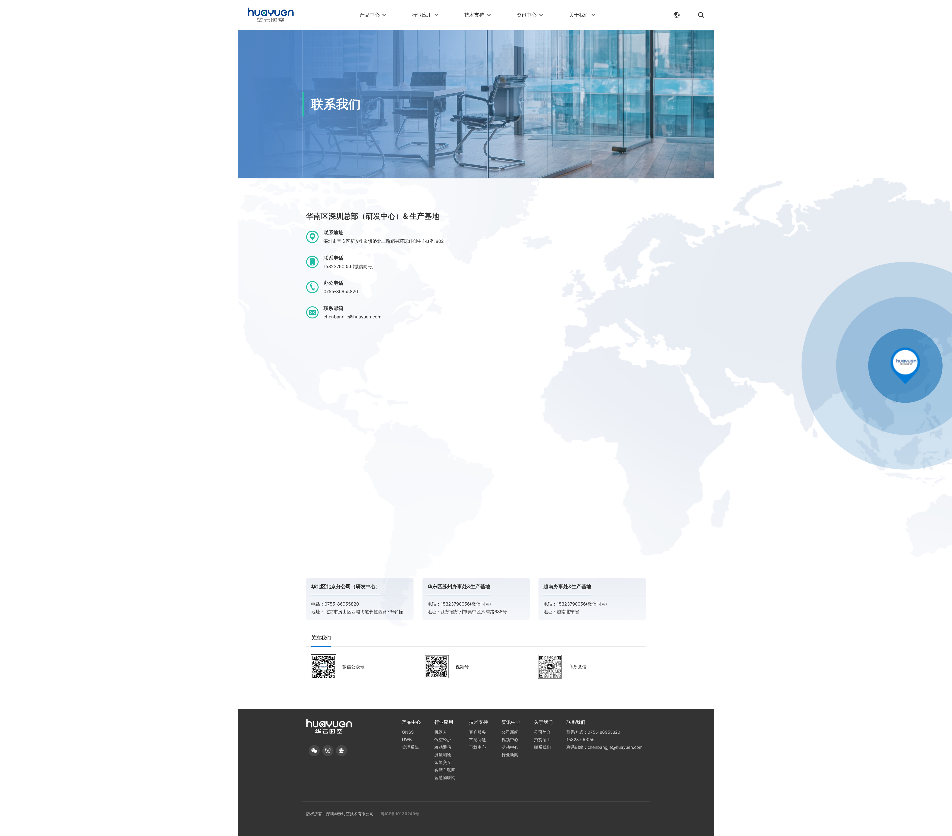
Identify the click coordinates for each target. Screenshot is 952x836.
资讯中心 (526, 15)
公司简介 (542, 732)
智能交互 (442, 762)
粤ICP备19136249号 (400, 813)
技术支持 (474, 15)
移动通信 (442, 747)
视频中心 (510, 739)
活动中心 (510, 747)
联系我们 (542, 747)
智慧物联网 (444, 777)
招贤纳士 (542, 739)
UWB (407, 739)
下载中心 (477, 747)
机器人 (440, 732)
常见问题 (477, 739)
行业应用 (422, 15)
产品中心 (370, 15)
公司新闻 (510, 732)
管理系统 (410, 747)
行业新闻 (510, 754)
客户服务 (477, 732)
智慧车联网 (444, 770)
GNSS (408, 732)
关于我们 (579, 15)
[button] (314, 750)
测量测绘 (442, 754)
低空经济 (442, 739)
